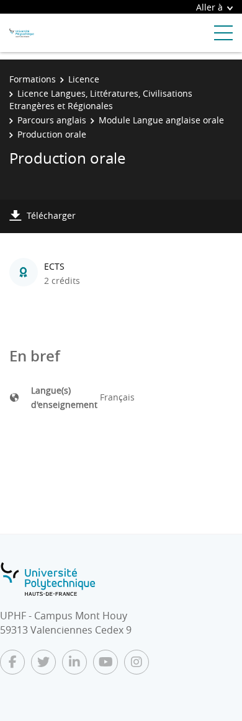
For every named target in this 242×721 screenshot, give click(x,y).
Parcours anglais (51, 120)
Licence (83, 79)
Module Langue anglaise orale (161, 120)
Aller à (209, 7)
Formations (32, 79)
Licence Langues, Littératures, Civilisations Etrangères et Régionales (100, 99)
